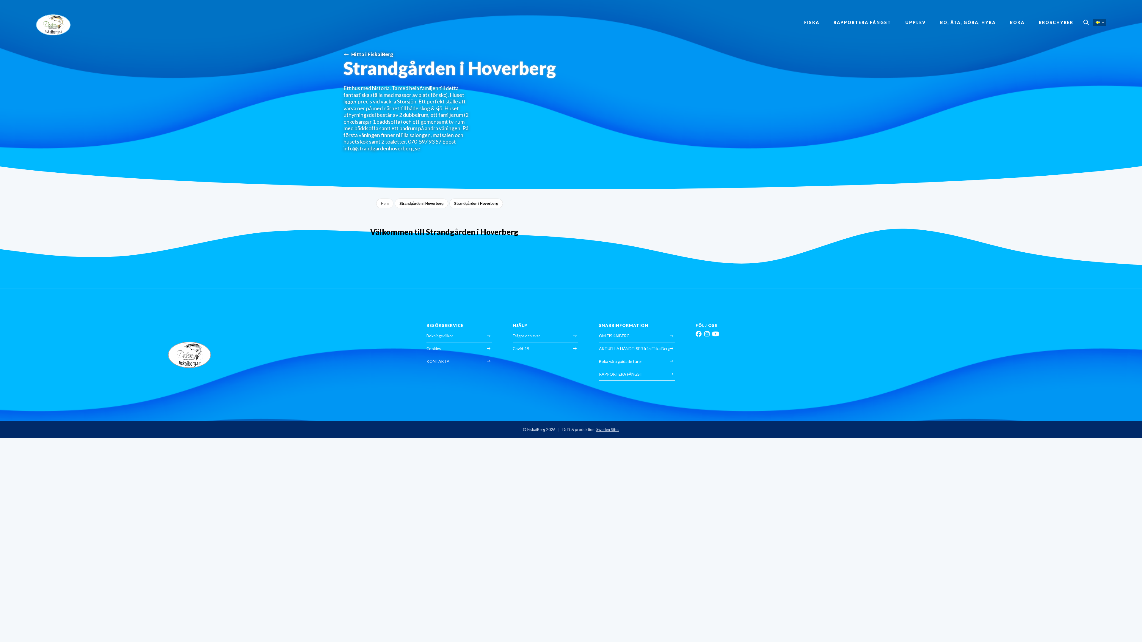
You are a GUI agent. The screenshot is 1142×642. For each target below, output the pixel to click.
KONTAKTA (437, 361)
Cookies (433, 348)
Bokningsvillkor (439, 335)
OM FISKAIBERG (614, 335)
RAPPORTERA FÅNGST (862, 22)
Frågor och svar (526, 335)
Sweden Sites (607, 429)
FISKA (811, 22)
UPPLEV (915, 22)
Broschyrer (1056, 22)
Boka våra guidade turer (620, 361)
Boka (1017, 22)
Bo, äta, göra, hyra (968, 22)
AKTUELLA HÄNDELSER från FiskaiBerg (634, 348)
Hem (385, 204)
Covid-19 (521, 348)
